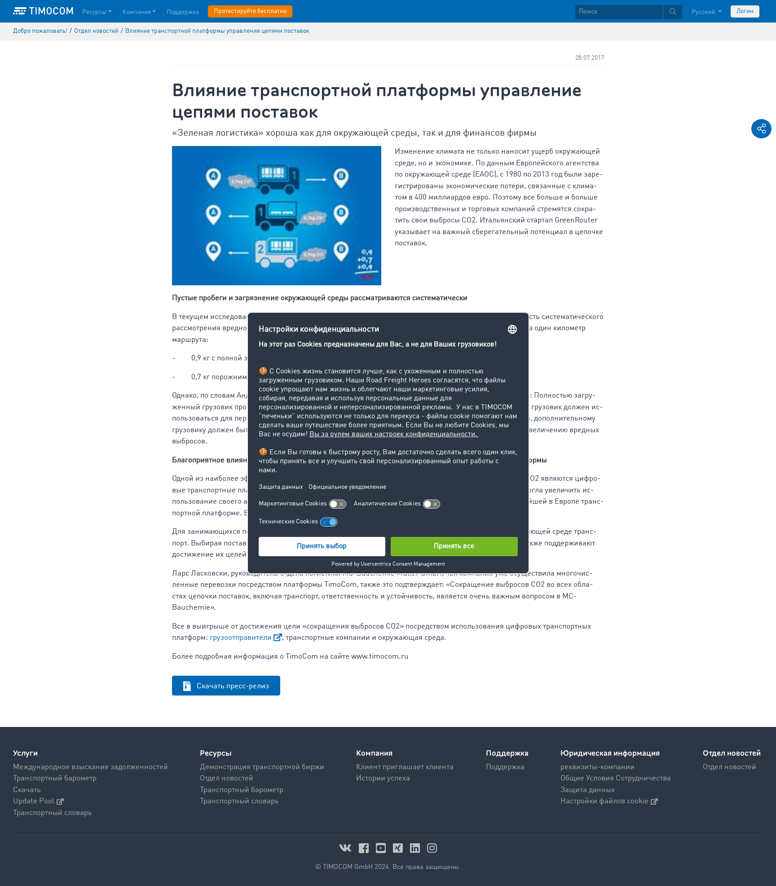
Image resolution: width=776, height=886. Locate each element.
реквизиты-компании (597, 767)
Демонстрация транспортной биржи (262, 767)
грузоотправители (241, 638)
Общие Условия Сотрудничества (615, 778)
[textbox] (629, 11)
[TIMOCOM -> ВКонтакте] (346, 848)
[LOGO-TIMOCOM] (43, 11)
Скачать (27, 790)
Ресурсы (94, 12)
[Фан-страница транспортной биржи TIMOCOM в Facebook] (365, 848)
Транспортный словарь (52, 813)
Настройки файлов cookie (604, 801)
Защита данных (587, 790)
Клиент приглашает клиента (405, 767)
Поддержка (183, 12)
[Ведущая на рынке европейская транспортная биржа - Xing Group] (399, 848)
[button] (761, 128)
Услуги (25, 753)
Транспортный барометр (55, 778)
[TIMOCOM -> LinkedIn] (416, 848)
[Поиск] (673, 11)
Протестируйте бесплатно (250, 11)
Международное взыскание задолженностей (90, 767)
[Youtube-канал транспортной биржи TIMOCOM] (382, 848)
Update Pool (33, 801)
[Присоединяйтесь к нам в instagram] (432, 848)
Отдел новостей (226, 778)
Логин (745, 11)
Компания (137, 12)
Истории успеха (383, 778)
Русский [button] (704, 12)
